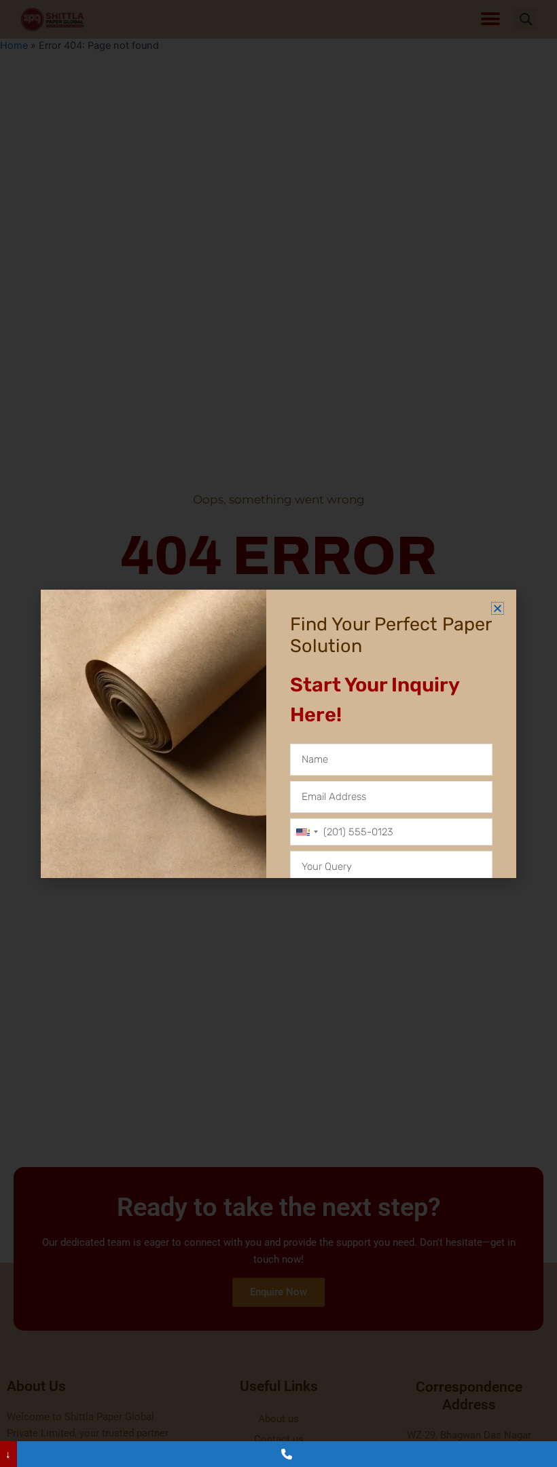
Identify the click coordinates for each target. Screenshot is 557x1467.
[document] (278, 733)
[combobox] (306, 832)
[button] (497, 608)
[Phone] (287, 1454)
